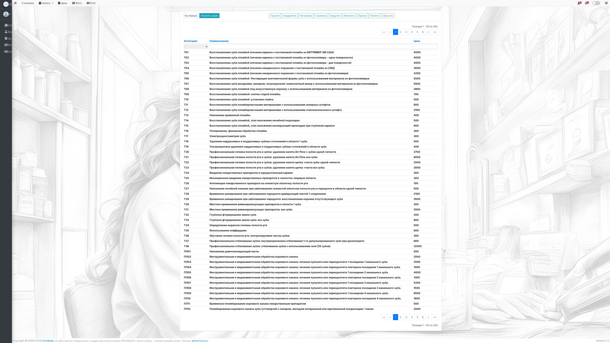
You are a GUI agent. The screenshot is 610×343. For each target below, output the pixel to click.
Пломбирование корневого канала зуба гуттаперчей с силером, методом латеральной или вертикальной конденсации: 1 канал (292, 308)
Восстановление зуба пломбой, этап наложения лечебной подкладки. (255, 120)
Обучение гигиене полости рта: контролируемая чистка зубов (250, 235)
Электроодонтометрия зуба (228, 136)
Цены (64, 3)
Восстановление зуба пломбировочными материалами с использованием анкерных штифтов (270, 104)
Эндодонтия (289, 15)
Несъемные (306, 15)
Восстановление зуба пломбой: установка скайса (241, 99)
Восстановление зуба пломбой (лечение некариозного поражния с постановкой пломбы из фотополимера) (279, 73)
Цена (417, 41)
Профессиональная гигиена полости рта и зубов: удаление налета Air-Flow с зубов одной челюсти (273, 151)
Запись (46, 3)
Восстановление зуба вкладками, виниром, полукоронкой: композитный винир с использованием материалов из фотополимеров (294, 83)
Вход (13, 14)
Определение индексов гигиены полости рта (238, 225)
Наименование (219, 41)
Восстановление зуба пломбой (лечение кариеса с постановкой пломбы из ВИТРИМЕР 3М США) (272, 52)
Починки (374, 15)
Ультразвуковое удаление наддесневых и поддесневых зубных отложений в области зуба (268, 146)
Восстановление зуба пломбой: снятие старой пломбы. (245, 94)
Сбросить (388, 15)
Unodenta (48, 340)
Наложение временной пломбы (230, 115)
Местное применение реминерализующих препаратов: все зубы (251, 209)
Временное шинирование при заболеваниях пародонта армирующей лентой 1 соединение (268, 193)
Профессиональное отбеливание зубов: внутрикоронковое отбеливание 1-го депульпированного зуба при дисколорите (287, 240)
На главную (191, 15)
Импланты (349, 15)
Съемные (321, 15)
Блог (93, 3)
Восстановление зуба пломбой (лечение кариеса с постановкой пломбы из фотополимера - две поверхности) (280, 62)
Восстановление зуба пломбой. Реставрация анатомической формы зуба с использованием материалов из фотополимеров (289, 78)
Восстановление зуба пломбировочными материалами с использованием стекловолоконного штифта (276, 109)
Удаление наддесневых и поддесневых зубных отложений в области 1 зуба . (259, 141)
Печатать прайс (209, 15)
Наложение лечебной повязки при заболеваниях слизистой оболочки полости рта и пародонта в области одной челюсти (288, 188)
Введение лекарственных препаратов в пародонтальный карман (251, 172)
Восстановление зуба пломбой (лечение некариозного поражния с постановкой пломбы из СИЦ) (272, 68)
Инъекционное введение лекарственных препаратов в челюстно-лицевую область (263, 178)
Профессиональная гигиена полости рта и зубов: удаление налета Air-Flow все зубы (264, 157)
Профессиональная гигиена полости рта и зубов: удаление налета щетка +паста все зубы (267, 167)
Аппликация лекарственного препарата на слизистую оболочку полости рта (259, 183)
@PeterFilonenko (200, 341)
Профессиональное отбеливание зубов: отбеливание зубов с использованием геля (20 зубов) (270, 246)
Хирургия (335, 15)
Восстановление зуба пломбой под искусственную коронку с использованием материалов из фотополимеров (281, 89)
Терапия (275, 15)
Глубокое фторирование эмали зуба (233, 214)
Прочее (362, 15)
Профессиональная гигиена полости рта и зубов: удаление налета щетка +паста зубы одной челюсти (275, 162)
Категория (190, 41)
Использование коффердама (228, 230)
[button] (606, 3)
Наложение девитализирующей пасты (234, 251)
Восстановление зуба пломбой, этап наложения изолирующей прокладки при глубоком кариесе (272, 125)
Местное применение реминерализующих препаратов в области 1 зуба (255, 204)
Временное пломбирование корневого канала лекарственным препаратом (258, 303)
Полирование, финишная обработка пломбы (238, 130)
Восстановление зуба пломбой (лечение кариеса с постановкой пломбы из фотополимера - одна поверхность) (281, 57)
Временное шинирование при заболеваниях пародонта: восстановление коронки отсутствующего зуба (276, 199)
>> (434, 32)
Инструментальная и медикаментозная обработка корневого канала (254, 256)
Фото (79, 3)
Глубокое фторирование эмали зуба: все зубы (239, 220)
